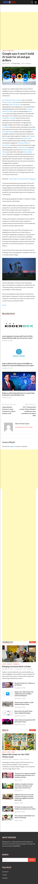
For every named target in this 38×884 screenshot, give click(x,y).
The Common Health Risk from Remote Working (25, 816)
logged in (12, 446)
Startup (9, 664)
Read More (17, 846)
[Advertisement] (19, 31)
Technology (10, 50)
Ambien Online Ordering (9, 102)
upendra (16, 759)
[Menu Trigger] (35, 2)
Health (4, 752)
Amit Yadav (19, 669)
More (13, 752)
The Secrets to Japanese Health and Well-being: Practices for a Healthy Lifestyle (25, 775)
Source (4, 305)
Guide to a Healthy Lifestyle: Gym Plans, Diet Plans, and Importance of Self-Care (24, 786)
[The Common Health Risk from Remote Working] (7, 816)
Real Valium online (26, 138)
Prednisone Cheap (22, 147)
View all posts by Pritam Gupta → (24, 428)
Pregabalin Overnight (8, 118)
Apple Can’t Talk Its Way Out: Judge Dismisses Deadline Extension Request (24, 693)
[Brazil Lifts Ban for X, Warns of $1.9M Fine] (7, 683)
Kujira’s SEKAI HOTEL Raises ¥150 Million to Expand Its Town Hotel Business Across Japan (18, 364)
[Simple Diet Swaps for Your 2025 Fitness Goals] (19, 750)
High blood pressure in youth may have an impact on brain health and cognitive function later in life (24, 797)
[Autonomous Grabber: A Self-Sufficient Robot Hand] (7, 702)
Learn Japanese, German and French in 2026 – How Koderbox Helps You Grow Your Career (17, 337)
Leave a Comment (26, 63)
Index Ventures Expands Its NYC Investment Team (25, 721)
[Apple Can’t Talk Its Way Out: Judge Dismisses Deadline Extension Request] (7, 692)
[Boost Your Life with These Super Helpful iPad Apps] (7, 711)
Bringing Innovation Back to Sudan (16, 666)
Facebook (5, 871)
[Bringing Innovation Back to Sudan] (19, 662)
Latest (4, 50)
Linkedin (4, 878)
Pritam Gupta (16, 63)
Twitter (4, 875)
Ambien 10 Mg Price (14, 104)
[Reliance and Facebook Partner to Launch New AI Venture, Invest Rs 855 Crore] (19, 391)
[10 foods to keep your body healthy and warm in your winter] (7, 807)
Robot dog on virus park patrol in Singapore (23, 179)
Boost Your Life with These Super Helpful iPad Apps (23, 712)
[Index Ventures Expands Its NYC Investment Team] (7, 720)
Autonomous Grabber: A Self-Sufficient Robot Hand (24, 703)
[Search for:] (19, 860)
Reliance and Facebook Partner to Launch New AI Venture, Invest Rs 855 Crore (18, 394)
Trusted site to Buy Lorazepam (13, 100)
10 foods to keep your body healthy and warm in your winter (25, 808)
